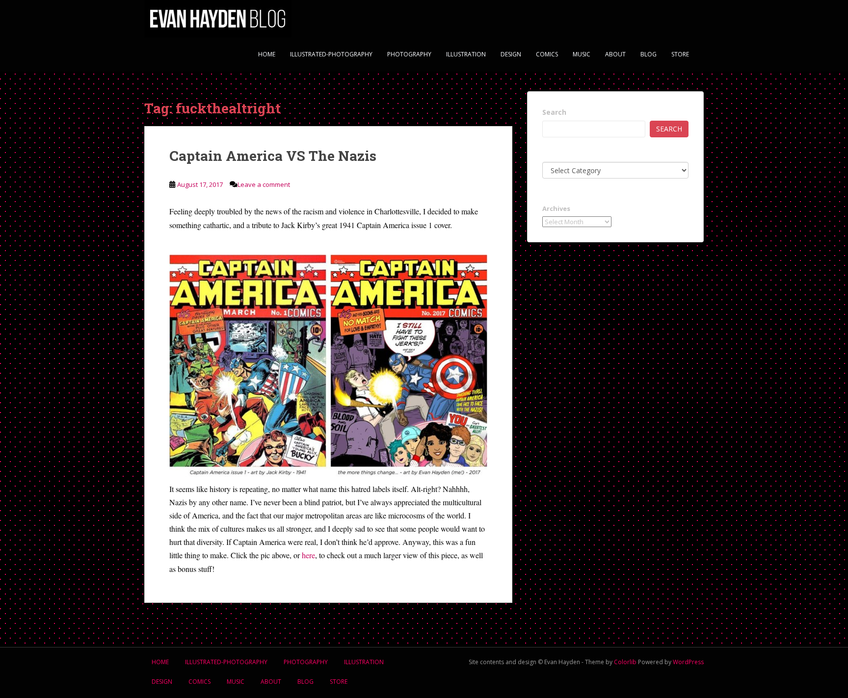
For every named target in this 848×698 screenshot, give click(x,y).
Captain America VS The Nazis (272, 156)
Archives (556, 208)
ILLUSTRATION (466, 54)
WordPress (688, 662)
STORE (680, 54)
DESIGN (511, 54)
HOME (266, 54)
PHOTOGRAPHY (409, 54)
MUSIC (581, 54)
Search (554, 112)
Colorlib (625, 662)
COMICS (547, 54)
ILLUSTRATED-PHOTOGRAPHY (331, 54)
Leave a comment (264, 184)
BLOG (648, 54)
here (308, 555)
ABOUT (615, 54)
